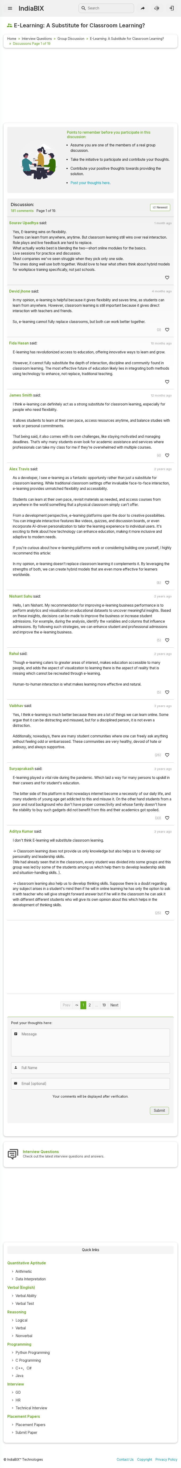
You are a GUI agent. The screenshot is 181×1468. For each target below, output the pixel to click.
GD (18, 1392)
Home (11, 39)
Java (19, 1375)
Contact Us (125, 1459)
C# (29, 1368)
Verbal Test (25, 1303)
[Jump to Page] (77, 1005)
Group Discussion (71, 39)
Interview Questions (37, 39)
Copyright (144, 1459)
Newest (162, 207)
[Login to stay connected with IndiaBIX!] (171, 8)
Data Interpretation (31, 1279)
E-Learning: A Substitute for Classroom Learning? (127, 39)
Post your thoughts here (90, 183)
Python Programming (33, 1352)
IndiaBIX (31, 8)
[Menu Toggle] (10, 8)
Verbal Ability (26, 1296)
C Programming (28, 1360)
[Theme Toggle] (157, 8)
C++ (19, 1368)
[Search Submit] (83, 8)
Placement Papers (30, 1425)
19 (104, 1005)
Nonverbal (24, 1336)
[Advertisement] (90, 86)
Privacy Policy (166, 1459)
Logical (21, 1320)
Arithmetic (24, 1271)
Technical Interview (31, 1408)
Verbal (21, 1328)
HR (18, 1400)
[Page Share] (142, 8)
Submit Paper (26, 1432)
